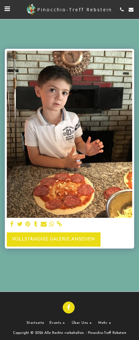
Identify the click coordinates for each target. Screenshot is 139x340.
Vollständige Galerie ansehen (53, 239)
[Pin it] (28, 224)
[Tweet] (20, 224)
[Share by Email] (44, 224)
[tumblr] (36, 224)
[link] (59, 224)
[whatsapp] (52, 224)
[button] (7, 9)
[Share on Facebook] (12, 224)
